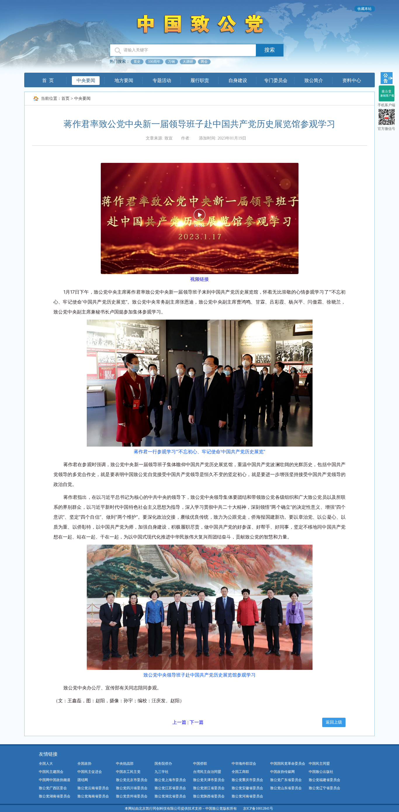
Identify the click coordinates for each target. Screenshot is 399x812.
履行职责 (199, 80)
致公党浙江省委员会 (209, 788)
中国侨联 (200, 764)
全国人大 (46, 764)
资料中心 (351, 80)
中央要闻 (86, 80)
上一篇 (179, 722)
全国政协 (84, 764)
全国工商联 (240, 772)
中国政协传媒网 (282, 772)
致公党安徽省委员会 (247, 788)
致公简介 (313, 80)
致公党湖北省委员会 (170, 796)
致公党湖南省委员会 (54, 796)
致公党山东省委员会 (286, 788)
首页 (65, 98)
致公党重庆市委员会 (247, 780)
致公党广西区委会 (53, 788)
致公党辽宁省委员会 (324, 788)
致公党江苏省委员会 (170, 788)
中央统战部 (124, 764)
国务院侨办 (163, 764)
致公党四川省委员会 (132, 788)
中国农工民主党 (128, 772)
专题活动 (161, 80)
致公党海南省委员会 (93, 796)
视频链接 (199, 279)
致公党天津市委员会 (209, 780)
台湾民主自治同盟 (207, 772)
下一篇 (197, 722)
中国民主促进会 (89, 772)
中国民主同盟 (319, 764)
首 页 (48, 80)
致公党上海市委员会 (170, 780)
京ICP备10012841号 (258, 808)
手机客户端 (386, 105)
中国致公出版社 (321, 772)
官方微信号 (386, 129)
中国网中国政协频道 (54, 780)
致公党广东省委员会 (286, 780)
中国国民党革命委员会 (287, 764)
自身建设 (237, 80)
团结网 (82, 780)
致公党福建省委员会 (324, 780)
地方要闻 (124, 80)
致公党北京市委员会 (132, 780)
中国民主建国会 (51, 772)
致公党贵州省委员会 (132, 796)
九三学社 (162, 772)
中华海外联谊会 (244, 764)
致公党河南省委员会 (247, 796)
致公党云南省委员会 (93, 788)
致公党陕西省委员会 (209, 796)
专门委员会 (275, 80)
